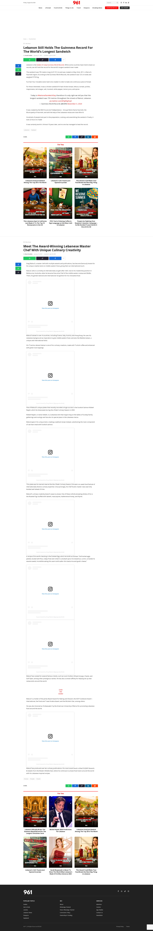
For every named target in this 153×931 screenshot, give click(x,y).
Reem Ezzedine (28, 254)
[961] (76, 2)
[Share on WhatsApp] (29, 59)
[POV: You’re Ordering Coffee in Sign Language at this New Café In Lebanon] (60, 203)
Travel (79, 8)
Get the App (124, 7)
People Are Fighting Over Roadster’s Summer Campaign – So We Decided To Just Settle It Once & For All (86, 224)
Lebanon (26, 130)
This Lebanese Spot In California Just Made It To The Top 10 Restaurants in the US (35, 223)
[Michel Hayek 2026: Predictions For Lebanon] (60, 811)
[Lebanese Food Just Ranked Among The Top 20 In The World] (35, 162)
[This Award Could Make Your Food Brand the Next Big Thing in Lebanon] (86, 162)
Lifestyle (48, 8)
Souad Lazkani (28, 55)
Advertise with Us (112, 7)
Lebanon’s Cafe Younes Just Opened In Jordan (60, 182)
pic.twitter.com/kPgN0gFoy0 (60, 101)
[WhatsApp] (18, 70)
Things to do (69, 8)
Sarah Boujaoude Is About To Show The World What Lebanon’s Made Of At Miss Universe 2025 (60, 872)
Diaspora (87, 8)
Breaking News (97, 8)
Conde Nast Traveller (60, 691)
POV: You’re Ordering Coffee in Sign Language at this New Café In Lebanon (60, 223)
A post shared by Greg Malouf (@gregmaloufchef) (50, 331)
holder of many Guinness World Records (50, 65)
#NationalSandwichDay (46, 95)
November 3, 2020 (74, 104)
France (26, 779)
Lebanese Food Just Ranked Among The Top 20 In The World (35, 182)
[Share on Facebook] (55, 59)
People (32, 779)
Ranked (34, 130)
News (40, 8)
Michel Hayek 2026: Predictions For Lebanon (61, 830)
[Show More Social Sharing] (63, 59)
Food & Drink (58, 8)
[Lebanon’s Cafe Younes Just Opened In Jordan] (60, 162)
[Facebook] (18, 66)
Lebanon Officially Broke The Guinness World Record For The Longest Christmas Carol (35, 831)
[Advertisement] (76, 24)
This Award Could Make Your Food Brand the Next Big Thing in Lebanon (86, 183)
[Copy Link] (42, 59)
